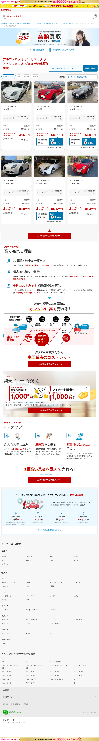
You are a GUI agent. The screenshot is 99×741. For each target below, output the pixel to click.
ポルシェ (4, 586)
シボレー (77, 596)
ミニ (27, 586)
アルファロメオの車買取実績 (41, 23)
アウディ (77, 582)
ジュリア (77, 679)
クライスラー (30, 596)
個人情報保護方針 (16, 704)
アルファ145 (6, 672)
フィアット (54, 620)
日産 (51, 557)
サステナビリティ (27, 722)
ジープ (52, 596)
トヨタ (4, 557)
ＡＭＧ (52, 586)
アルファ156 (78, 672)
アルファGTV (30, 679)
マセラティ (5, 623)
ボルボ (4, 643)
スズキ (76, 560)
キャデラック (6, 596)
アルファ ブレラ (80, 665)
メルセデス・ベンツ (9, 582)
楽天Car (4, 23)
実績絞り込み (90, 68)
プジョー (28, 633)
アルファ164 (30, 675)
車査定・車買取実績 (23, 23)
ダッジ (4, 600)
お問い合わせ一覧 (15, 722)
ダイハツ (4, 564)
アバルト (4, 620)
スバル (28, 560)
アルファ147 (30, 672)
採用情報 (26, 704)
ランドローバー (31, 610)
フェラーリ (78, 620)
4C (26, 662)
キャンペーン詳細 (31, 402)
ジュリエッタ (6, 683)
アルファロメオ (31, 620)
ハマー (28, 600)
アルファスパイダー (57, 679)
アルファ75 (78, 675)
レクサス (28, 557)
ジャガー (4, 610)
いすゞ (28, 564)
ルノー (52, 633)
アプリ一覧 (6, 722)
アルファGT (6, 679)
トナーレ (53, 683)
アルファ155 (54, 672)
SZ (75, 662)
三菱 (51, 560)
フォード (53, 600)
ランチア (28, 623)
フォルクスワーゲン (57, 582)
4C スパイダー (55, 662)
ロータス (53, 610)
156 (2, 662)
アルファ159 (6, 675)
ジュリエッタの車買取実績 (62, 23)
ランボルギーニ (55, 623)
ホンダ (76, 557)
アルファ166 (54, 675)
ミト (75, 683)
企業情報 (5, 704)
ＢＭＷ (28, 582)
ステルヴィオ (30, 683)
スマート (77, 586)
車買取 (12, 23)
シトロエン (5, 633)
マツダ (4, 560)
